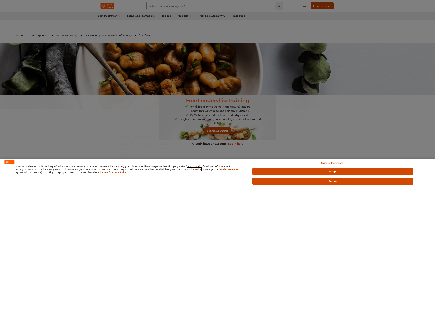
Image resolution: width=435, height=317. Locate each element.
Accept (333, 171)
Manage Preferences (332, 162)
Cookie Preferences (228, 169)
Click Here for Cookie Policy (112, 172)
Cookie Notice (194, 169)
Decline (332, 180)
